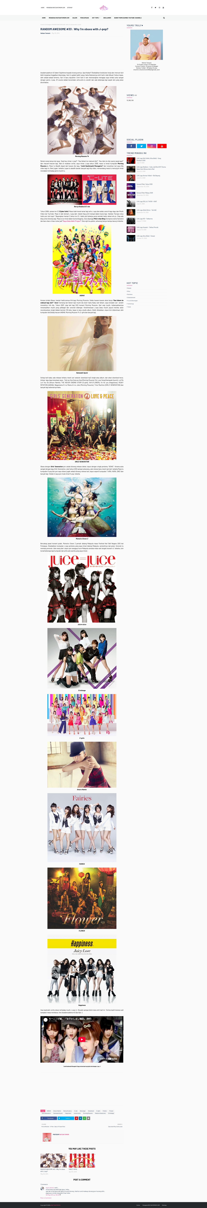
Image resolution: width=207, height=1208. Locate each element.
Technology (130, 303)
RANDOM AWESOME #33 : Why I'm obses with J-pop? (52, 1170)
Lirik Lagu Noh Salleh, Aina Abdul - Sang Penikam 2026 (149, 159)
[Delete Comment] (60, 1195)
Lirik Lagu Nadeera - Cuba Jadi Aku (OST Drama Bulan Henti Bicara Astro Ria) (151, 168)
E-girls (98, 1111)
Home (42, 7)
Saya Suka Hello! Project (72, 221)
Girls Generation (46, 1113)
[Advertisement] (83, 53)
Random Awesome (100, 1113)
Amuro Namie (57, 1111)
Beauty (129, 288)
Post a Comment (45, 1198)
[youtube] (163, 7)
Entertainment (131, 297)
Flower (111, 1111)
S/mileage (48, 24)
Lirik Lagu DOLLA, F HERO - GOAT (147, 201)
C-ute (75, 1111)
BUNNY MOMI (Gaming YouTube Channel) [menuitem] (128, 18)
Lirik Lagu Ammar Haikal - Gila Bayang (148, 175)
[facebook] (152, 7)
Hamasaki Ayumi (58, 1113)
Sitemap (69, 7)
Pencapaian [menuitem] (84, 18)
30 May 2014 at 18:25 (52, 1195)
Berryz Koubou (68, 1111)
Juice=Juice (77, 1113)
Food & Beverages (132, 300)
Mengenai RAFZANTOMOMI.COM (55, 7)
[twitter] (155, 7)
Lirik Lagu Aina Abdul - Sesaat (146, 236)
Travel (129, 307)
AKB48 (49, 1111)
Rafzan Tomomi (45, 33)
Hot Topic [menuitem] (95, 18)
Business (130, 294)
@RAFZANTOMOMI (55, 1205)
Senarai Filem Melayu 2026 (145, 193)
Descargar (82, 1111)
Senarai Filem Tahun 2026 (144, 184)
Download (91, 1111)
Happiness (68, 1113)
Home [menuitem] (44, 18)
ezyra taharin (50, 1187)
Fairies (105, 1111)
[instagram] (159, 7)
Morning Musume (88, 1113)
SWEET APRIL (73, 1169)
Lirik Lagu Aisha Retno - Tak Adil (146, 210)
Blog (128, 291)
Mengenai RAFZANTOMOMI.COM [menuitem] (59, 18)
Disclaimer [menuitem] (107, 18)
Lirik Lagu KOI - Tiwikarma (145, 219)
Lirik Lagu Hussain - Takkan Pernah (147, 227)
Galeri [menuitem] (74, 18)
